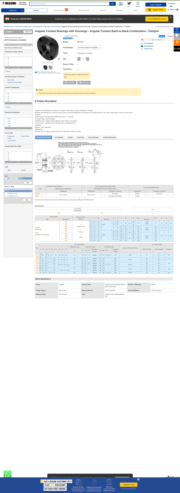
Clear (27, 182)
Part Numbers (59, 137)
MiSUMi (4, 2)
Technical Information (109, 137)
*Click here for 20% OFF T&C (128, 488)
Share (162, 36)
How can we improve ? (163, 26)
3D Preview (80, 137)
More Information (93, 137)
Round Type (62, 290)
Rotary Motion (38, 26)
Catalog (70, 137)
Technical (103, 10)
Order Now (71, 82)
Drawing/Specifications (43, 137)
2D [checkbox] (8, 178)
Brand (36, 10)
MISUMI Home (8, 26)
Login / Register (156, 5)
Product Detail (148, 49)
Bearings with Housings (52, 26)
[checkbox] (18, 58)
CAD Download (148, 43)
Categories (13, 10)
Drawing (7, 71)
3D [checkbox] (22, 178)
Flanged (61, 284)
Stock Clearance (84, 10)
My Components (149, 46)
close (138, 479)
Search (112, 4)
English (172, 3)
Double (153, 284)
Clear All (27, 32)
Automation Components (23, 26)
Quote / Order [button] (158, 10)
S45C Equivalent (156, 290)
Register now (128, 485)
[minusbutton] (79, 59)
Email (170, 36)
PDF (157, 39)
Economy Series (58, 10)
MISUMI (80, 42)
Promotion (119, 10)
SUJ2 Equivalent (110, 290)
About (135, 10)
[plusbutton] (87, 59)
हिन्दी (171, 6)
